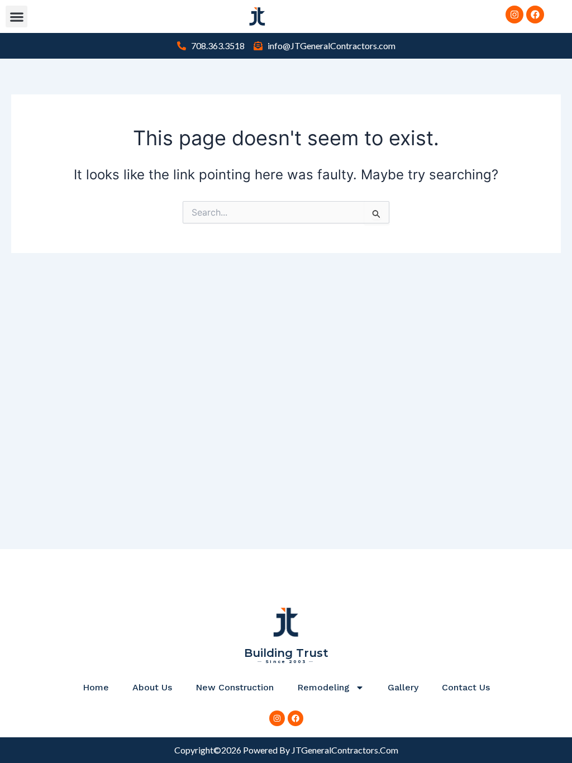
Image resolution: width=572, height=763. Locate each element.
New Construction (235, 687)
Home (96, 687)
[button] (16, 16)
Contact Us (466, 687)
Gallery (403, 687)
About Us (152, 687)
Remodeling (323, 687)
